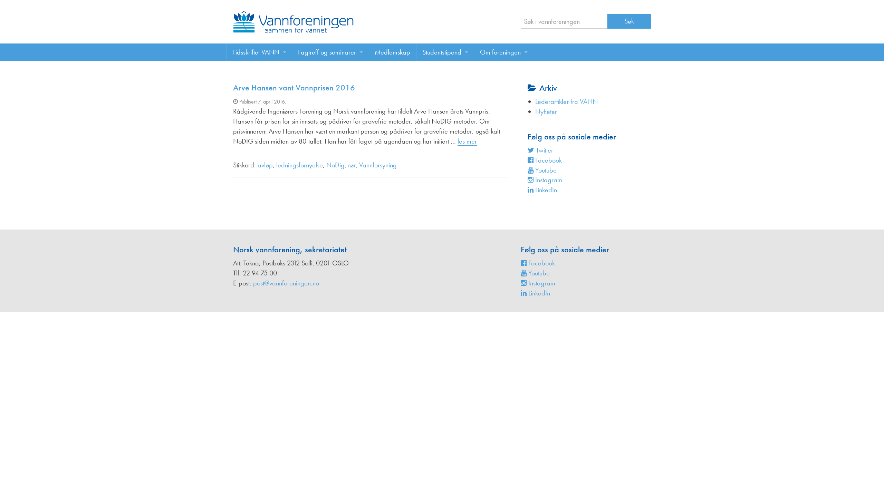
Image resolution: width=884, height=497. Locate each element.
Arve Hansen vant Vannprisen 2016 (294, 87)
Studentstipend (441, 52)
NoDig (335, 164)
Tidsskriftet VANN (255, 52)
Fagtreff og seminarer (327, 52)
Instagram (548, 179)
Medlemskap (392, 52)
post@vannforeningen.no (286, 283)
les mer (467, 141)
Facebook (548, 160)
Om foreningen (500, 52)
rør (352, 164)
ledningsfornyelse (299, 164)
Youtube (545, 170)
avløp (265, 164)
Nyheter (546, 111)
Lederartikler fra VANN (566, 101)
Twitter (543, 150)
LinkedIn (545, 189)
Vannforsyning (378, 164)
